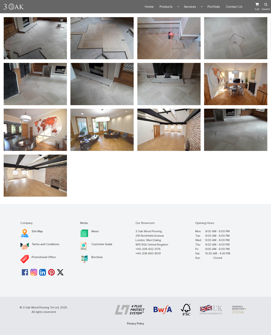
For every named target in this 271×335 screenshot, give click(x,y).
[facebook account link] (24, 272)
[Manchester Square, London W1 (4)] (169, 38)
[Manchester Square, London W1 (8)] (102, 84)
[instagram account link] (33, 272)
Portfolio (213, 7)
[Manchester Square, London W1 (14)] (235, 84)
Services (190, 7)
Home (149, 7)
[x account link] (60, 272)
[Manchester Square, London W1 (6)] (235, 38)
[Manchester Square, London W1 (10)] (35, 84)
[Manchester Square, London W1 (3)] (102, 38)
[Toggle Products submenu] (178, 6)
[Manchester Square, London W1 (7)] (169, 84)
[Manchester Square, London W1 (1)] (35, 38)
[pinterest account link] (51, 272)
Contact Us (234, 7)
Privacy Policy (135, 323)
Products (166, 7)
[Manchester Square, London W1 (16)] (169, 130)
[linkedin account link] (42, 272)
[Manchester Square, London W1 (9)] (235, 130)
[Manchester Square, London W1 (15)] (102, 130)
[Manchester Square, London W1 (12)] (35, 176)
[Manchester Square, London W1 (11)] (35, 130)
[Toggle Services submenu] (201, 6)
